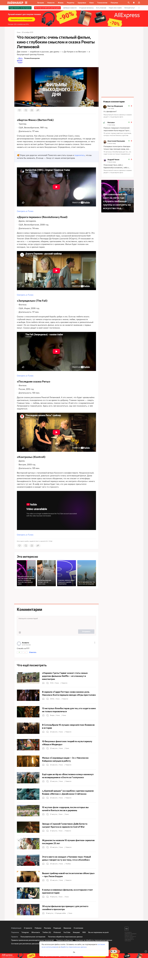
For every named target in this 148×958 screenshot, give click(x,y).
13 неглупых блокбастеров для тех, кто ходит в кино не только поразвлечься (117, 153)
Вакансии (67, 928)
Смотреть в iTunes (25, 211)
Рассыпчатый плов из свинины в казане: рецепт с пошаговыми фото (118, 116)
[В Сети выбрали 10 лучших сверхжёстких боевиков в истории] (56, 728)
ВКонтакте (36, 932)
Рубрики (38, 928)
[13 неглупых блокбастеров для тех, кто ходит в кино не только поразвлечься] (56, 711)
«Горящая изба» (60, 913)
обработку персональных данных (73, 947)
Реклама (47, 928)
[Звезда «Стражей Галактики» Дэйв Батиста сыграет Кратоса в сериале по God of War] (56, 827)
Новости (64, 683)
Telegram (25, 932)
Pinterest (57, 932)
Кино (57, 683)
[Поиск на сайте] (128, 2)
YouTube (66, 932)
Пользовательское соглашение (32, 937)
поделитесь (79, 155)
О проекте (28, 928)
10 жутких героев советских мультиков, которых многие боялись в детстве (117, 134)
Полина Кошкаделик (32, 58)
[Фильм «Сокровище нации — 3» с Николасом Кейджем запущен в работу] (56, 761)
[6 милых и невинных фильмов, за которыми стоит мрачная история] (56, 893)
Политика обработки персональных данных (65, 937)
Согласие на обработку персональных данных (93, 940)
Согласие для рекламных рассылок (25, 944)
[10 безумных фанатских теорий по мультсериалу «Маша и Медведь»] (56, 744)
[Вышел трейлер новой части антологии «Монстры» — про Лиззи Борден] (56, 876)
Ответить (32, 652)
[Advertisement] (56, 596)
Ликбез (68, 864)
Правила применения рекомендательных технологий (32, 940)
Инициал (76, 932)
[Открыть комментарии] (47, 683)
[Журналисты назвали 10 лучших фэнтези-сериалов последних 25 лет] (56, 843)
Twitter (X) (46, 932)
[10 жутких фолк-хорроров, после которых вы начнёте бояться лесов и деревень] (56, 810)
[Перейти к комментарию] (117, 111)
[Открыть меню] (95, 642)
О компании (78, 928)
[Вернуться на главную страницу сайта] (15, 2)
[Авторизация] (139, 2)
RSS (84, 932)
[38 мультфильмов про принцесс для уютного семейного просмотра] (56, 909)
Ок (74, 952)
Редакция (57, 928)
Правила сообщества (64, 940)
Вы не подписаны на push (98, 932)
